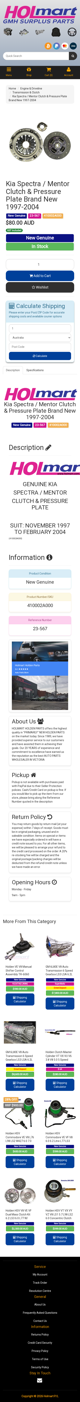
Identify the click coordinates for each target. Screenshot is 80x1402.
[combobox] (36, 56)
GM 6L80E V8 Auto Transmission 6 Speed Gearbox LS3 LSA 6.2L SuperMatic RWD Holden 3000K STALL (19, 1060)
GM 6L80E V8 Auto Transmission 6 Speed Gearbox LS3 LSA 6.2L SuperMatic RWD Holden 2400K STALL (59, 974)
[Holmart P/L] (40, 13)
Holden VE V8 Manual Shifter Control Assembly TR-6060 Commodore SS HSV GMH (19, 974)
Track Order (40, 1282)
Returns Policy (40, 1334)
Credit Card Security (40, 1342)
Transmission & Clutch (26, 92)
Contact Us (40, 1320)
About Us (40, 1304)
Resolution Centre (40, 1290)
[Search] (73, 56)
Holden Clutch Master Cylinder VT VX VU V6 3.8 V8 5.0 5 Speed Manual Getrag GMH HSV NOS (59, 1060)
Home (12, 88)
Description (13, 370)
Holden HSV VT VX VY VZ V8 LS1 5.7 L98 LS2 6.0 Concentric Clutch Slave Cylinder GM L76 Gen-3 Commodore (59, 1218)
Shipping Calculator (20, 999)
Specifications (35, 370)
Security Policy (40, 1367)
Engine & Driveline (31, 88)
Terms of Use (40, 1359)
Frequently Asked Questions (40, 1312)
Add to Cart (42, 276)
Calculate (41, 356)
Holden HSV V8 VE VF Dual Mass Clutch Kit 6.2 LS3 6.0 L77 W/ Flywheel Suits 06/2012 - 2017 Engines (20, 1218)
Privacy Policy (40, 1350)
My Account (40, 1274)
